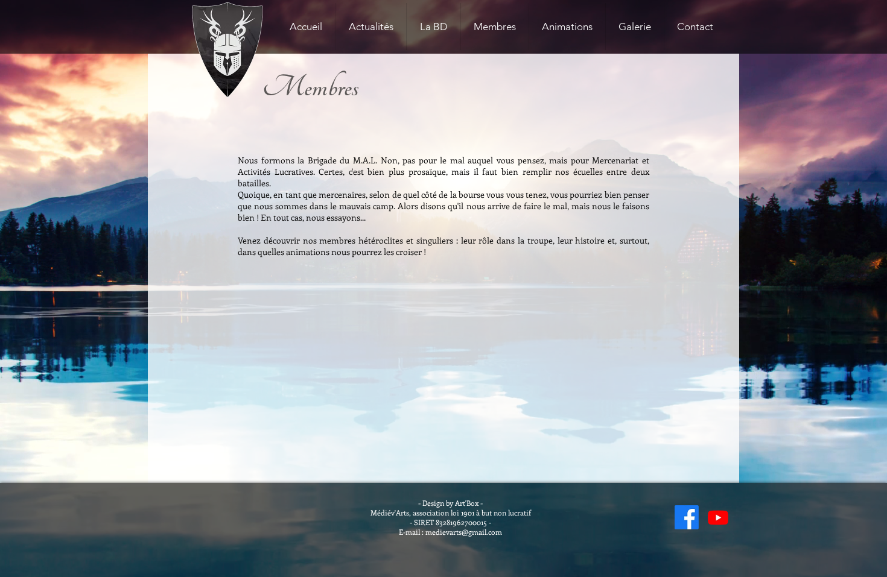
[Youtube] (718, 517)
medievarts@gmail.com (463, 532)
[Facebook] (687, 517)
